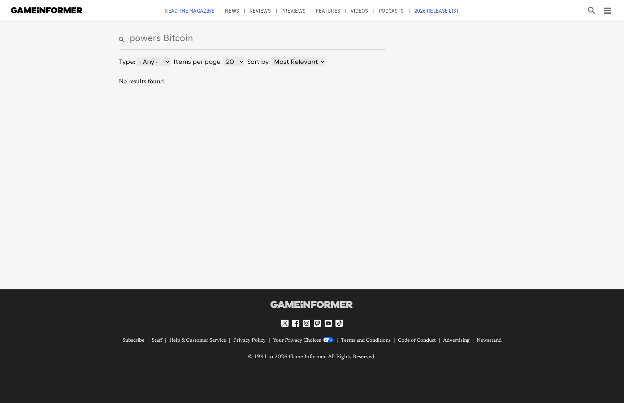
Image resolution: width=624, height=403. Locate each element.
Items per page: (198, 61)
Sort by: (258, 61)
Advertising (456, 340)
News (232, 10)
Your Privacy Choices (297, 340)
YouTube (328, 323)
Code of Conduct (417, 340)
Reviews (260, 10)
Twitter (285, 323)
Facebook (295, 323)
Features (328, 10)
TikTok (339, 323)
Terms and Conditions (366, 340)
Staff (157, 340)
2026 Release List (436, 10)
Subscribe (133, 340)
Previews (293, 10)
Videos (359, 10)
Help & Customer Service (197, 340)
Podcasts (391, 10)
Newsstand (489, 340)
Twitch (317, 323)
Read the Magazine (189, 10)
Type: (127, 61)
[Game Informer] (312, 304)
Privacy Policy (249, 340)
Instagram (306, 323)
